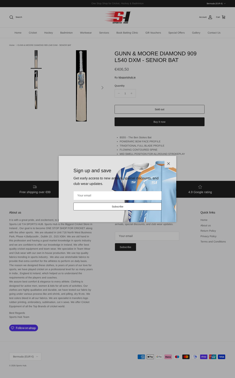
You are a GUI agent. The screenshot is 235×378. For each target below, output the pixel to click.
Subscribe (117, 206)
